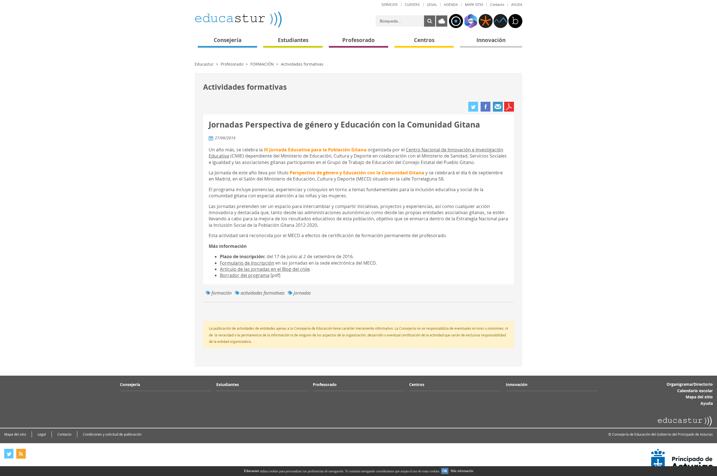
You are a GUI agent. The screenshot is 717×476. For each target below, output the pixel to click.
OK (444, 471)
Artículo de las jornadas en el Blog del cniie (265, 269)
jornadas (302, 293)
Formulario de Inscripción (247, 263)
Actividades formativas (302, 64)
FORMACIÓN (262, 64)
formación (221, 293)
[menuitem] (389, 4)
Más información (462, 471)
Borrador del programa (244, 275)
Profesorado (232, 64)
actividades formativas (263, 293)
